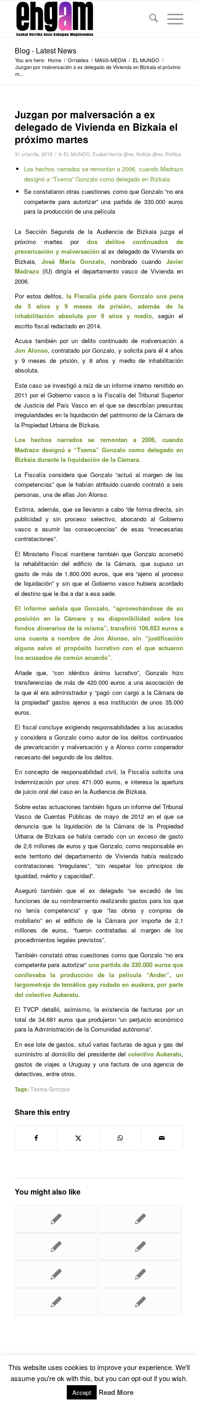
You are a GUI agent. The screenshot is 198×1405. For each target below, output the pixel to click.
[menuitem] (149, 18)
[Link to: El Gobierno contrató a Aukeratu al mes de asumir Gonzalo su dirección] (140, 1219)
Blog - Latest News (45, 50)
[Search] (149, 18)
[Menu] (170, 18)
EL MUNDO (77, 154)
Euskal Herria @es (113, 154)
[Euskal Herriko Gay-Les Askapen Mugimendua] (82, 18)
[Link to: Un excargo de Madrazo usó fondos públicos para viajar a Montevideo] (140, 1274)
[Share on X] (78, 1138)
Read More (116, 1392)
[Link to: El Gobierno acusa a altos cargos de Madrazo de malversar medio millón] (140, 1302)
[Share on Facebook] (36, 1138)
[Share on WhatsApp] (120, 1138)
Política (173, 154)
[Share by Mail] (162, 1138)
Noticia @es (149, 154)
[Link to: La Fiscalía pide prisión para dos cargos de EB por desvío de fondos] (56, 1219)
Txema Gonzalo (50, 1089)
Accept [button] (81, 1392)
